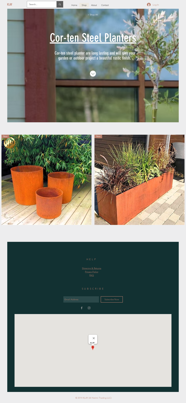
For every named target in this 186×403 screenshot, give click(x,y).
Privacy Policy (91, 271)
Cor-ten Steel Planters (93, 38)
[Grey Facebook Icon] (81, 308)
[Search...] (60, 4)
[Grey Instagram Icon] (89, 308)
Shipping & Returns (91, 268)
